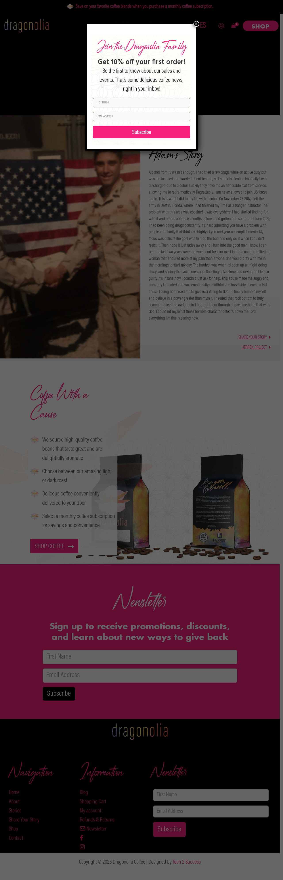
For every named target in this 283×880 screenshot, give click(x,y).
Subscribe (141, 132)
